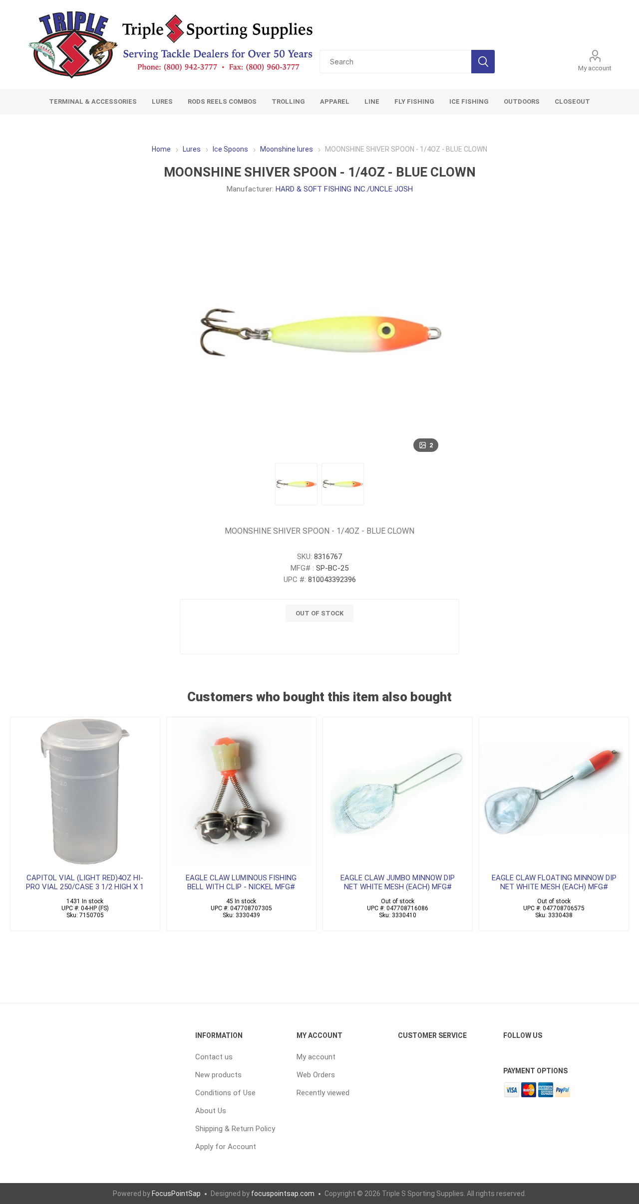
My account (595, 68)
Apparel (334, 101)
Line (371, 101)
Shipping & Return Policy (235, 1128)
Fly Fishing (414, 101)
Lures (162, 101)
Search (483, 61)
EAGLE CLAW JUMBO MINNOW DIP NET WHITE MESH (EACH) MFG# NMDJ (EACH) (397, 886)
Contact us (214, 1056)
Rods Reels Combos (222, 101)
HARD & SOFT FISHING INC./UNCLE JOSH (344, 189)
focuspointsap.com (283, 1194)
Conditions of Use (225, 1092)
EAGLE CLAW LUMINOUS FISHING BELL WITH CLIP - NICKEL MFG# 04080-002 (241, 886)
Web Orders (316, 1074)
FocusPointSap (176, 1194)
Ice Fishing (469, 101)
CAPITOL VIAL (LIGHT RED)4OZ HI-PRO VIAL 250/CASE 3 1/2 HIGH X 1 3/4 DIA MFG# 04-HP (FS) (85, 886)
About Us (210, 1110)
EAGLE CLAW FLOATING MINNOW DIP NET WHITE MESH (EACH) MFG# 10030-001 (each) (554, 886)
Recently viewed (323, 1092)
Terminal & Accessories (93, 101)
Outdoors (522, 101)
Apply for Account (225, 1146)
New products (218, 1074)
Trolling (288, 101)
